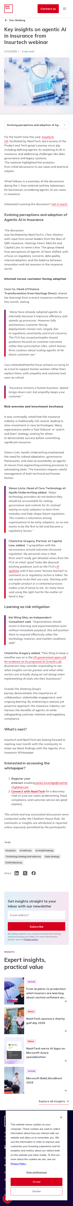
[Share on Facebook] (33, 873)
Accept (36, 1181)
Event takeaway (14, 862)
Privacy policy (31, 939)
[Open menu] (64, 8)
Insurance (11, 850)
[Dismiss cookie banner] (61, 1118)
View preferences (36, 1172)
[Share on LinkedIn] (16, 873)
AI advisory (25, 850)
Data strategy (52, 856)
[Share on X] (25, 873)
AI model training (44, 850)
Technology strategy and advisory (23, 856)
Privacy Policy (18, 1163)
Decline (36, 1191)
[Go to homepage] (8, 8)
